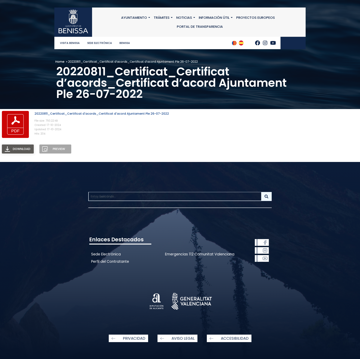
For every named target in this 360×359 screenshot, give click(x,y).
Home (59, 61)
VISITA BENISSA (70, 43)
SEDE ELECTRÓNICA (99, 43)
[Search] (266, 196)
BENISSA (124, 43)
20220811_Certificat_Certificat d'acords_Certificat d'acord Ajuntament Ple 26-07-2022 (101, 113)
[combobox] (174, 196)
